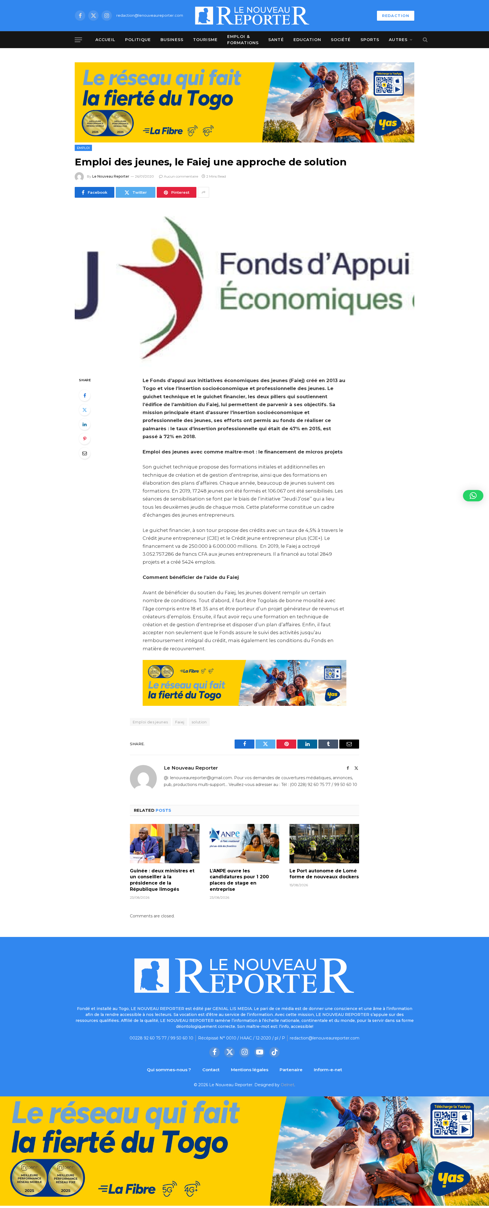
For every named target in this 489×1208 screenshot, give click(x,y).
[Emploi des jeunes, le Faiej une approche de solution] (244, 286)
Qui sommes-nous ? (169, 1069)
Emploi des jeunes (150, 722)
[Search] (425, 39)
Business (171, 39)
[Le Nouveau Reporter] (252, 15)
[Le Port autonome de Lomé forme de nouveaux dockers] (324, 843)
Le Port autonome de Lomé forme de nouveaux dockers (324, 874)
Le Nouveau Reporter (110, 176)
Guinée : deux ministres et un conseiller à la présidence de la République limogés (162, 880)
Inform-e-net (328, 1069)
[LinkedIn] (84, 424)
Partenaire (291, 1069)
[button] (473, 495)
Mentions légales (249, 1069)
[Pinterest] (84, 438)
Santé (276, 39)
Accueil (105, 39)
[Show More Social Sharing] (203, 192)
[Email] (84, 453)
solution (199, 722)
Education (307, 39)
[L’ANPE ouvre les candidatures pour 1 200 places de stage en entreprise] (244, 843)
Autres (398, 39)
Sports (370, 39)
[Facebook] (84, 395)
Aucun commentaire (181, 176)
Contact (211, 1069)
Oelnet (287, 1084)
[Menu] (78, 39)
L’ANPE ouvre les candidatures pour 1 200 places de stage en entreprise (239, 880)
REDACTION (395, 15)
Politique (138, 39)
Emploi (83, 148)
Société (341, 39)
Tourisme (205, 39)
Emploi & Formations (243, 39)
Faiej (180, 722)
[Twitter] (84, 410)
